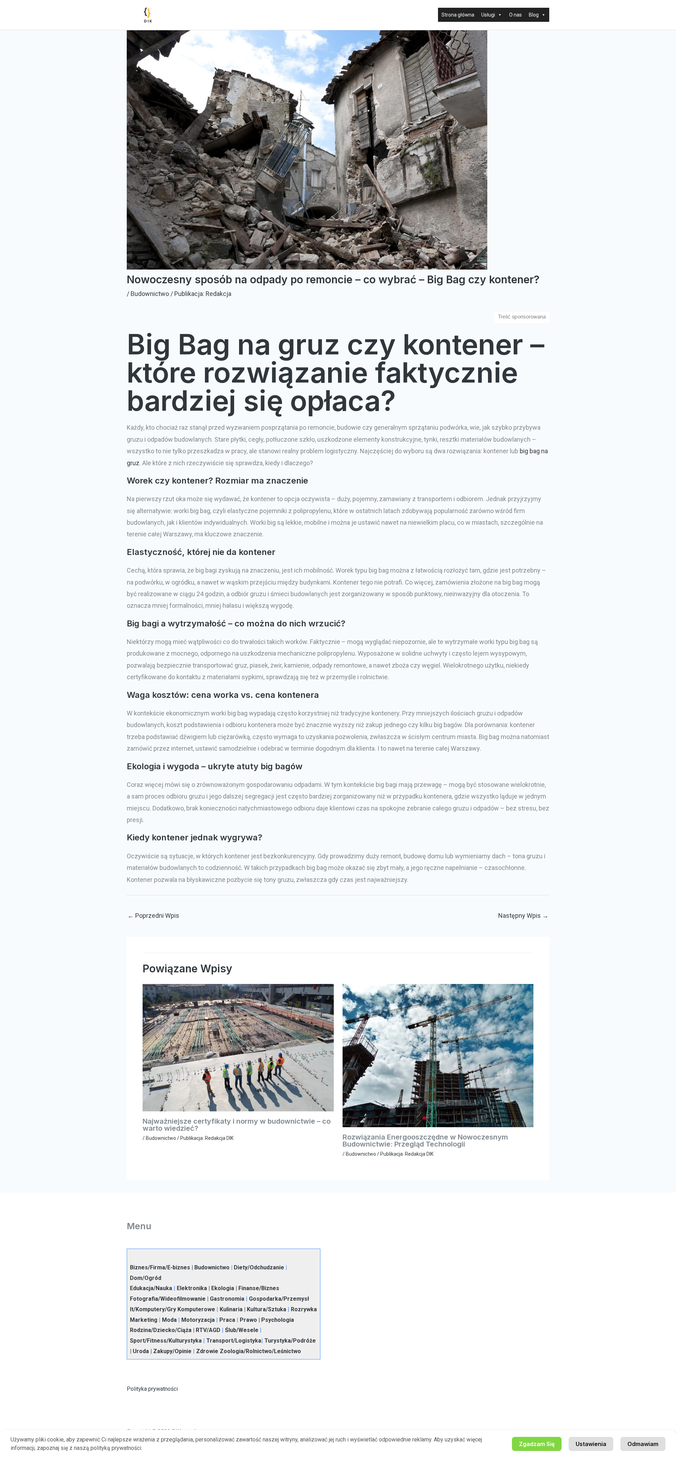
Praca (227, 1320)
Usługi (488, 15)
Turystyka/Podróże (290, 1340)
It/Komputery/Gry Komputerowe (172, 1309)
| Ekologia (220, 1288)
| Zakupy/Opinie (170, 1351)
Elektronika (192, 1288)
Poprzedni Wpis (153, 915)
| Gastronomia (225, 1298)
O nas (515, 15)
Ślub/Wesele (241, 1330)
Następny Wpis (523, 915)
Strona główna (458, 15)
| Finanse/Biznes (256, 1288)
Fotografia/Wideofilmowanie (168, 1298)
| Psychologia (275, 1320)
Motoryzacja (198, 1320)
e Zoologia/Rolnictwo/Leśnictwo (258, 1351)
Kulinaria (231, 1309)
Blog (534, 15)
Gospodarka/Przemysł (279, 1298)
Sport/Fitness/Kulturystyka (166, 1340)
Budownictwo (150, 293)
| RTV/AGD (206, 1330)
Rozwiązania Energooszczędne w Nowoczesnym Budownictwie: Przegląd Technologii (425, 1140)
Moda (169, 1320)
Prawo (248, 1320)
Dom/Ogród (145, 1278)
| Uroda (139, 1351)
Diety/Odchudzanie (259, 1267)
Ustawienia (591, 1443)
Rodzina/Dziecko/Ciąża (161, 1330)
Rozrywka (304, 1309)
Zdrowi (205, 1351)
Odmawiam (642, 1443)
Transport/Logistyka (233, 1340)
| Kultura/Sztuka (264, 1309)
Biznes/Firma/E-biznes (160, 1267)
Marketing (143, 1320)
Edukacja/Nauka (151, 1288)
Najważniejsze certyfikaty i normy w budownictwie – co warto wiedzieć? (237, 1124)
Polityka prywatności (152, 1389)
